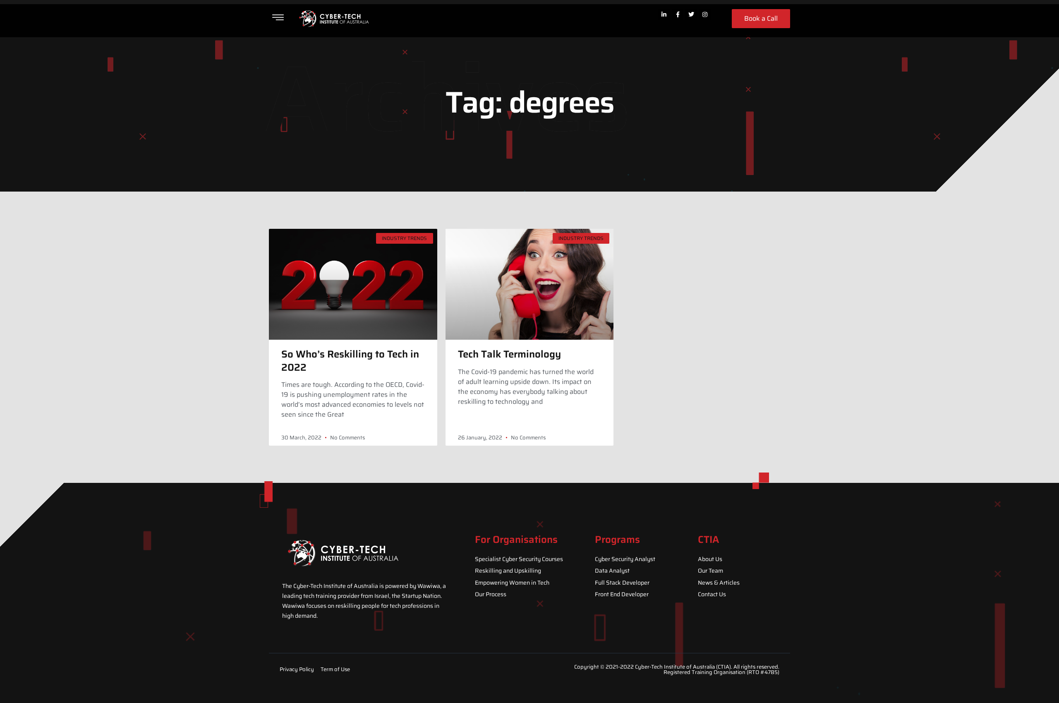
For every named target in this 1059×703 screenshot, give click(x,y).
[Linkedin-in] (664, 14)
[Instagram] (705, 14)
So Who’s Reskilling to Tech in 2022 (350, 360)
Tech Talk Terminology (509, 354)
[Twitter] (691, 14)
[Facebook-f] (677, 14)
